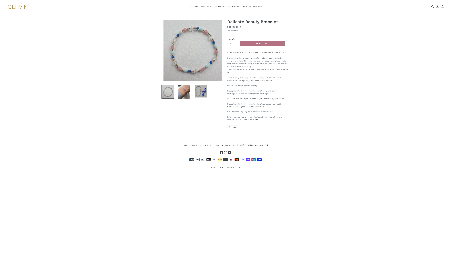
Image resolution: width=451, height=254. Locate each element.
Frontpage (193, 6)
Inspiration (219, 6)
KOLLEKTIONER (223, 145)
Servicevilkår (239, 145)
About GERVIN (233, 6)
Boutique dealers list (252, 6)
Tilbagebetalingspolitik (258, 145)
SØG (185, 145)
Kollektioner (206, 6)
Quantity (231, 39)
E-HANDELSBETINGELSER (201, 145)
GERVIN (220, 167)
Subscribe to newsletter (248, 120)
